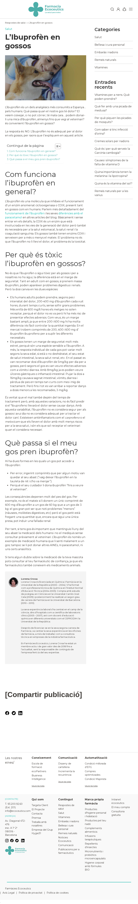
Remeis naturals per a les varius (111, 193)
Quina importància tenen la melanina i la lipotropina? (113, 174)
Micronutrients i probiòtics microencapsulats (95, 855)
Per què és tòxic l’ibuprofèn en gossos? (33, 155)
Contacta (37, 813)
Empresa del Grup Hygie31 (42, 831)
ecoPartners (39, 771)
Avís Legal (8, 892)
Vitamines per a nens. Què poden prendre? (112, 96)
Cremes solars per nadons (112, 141)
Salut (8, 29)
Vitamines (101, 67)
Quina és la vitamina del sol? (113, 183)
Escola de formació (37, 765)
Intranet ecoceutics (117, 801)
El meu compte (120, 807)
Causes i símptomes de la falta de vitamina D (111, 162)
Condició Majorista (95, 779)
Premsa (36, 817)
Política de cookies (57, 892)
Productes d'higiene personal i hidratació (95, 813)
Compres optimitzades (92, 773)
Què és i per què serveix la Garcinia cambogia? (112, 150)
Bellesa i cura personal (110, 44)
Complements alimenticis (93, 830)
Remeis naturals (105, 59)
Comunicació (66, 845)
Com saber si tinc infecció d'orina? (111, 131)
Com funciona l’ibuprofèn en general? (32, 151)
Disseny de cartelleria (64, 765)
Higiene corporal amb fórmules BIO (94, 866)
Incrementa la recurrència (66, 773)
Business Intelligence (39, 777)
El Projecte (38, 809)
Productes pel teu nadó (95, 822)
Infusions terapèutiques (93, 837)
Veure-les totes (38, 786)
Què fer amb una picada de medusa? (113, 108)
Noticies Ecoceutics (64, 839)
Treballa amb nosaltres (39, 824)
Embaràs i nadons (106, 52)
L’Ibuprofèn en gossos (40, 22)
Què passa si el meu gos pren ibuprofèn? (34, 159)
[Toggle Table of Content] (56, 146)
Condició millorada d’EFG (95, 765)
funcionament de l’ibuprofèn (25, 213)
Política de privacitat (30, 892)
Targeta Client (40, 805)
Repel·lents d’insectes (91, 845)
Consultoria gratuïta (118, 813)
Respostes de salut (15, 22)
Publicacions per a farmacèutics (68, 851)
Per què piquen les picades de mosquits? (113, 120)
